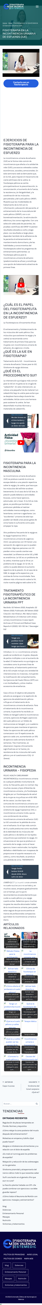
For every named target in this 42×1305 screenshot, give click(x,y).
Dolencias (7, 1210)
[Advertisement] (21, 112)
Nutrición (7, 1220)
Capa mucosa (9, 1084)
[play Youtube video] (21, 285)
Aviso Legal (32, 1254)
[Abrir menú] (37, 6)
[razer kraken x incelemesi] (21, 1304)
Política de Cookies (13, 1259)
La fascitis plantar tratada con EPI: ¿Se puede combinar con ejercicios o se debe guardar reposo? (20, 1188)
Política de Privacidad (14, 1254)
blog (10, 23)
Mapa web (28, 1259)
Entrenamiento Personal (13, 1213)
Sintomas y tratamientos (14, 1224)
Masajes (6, 1217)
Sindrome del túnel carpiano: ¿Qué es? (32, 1087)
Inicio (5, 23)
